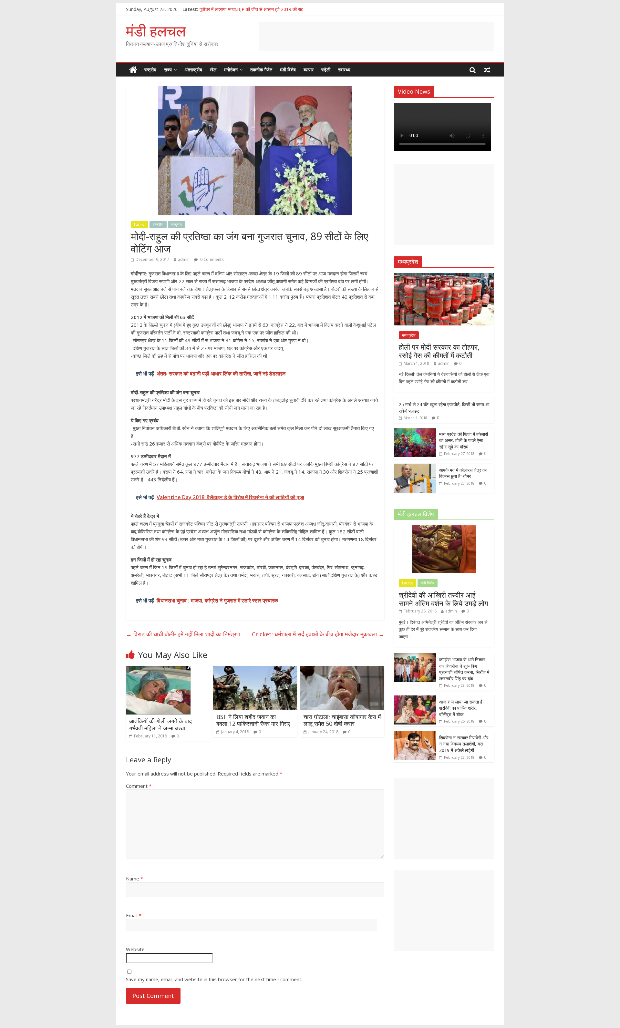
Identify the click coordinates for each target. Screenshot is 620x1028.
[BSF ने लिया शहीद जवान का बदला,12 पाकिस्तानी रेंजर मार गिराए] (255, 669)
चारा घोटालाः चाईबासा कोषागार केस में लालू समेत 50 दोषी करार (342, 720)
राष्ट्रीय (150, 70)
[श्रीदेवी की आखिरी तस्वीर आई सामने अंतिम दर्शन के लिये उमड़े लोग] (444, 528)
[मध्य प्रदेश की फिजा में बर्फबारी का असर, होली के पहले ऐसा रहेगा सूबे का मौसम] (415, 431)
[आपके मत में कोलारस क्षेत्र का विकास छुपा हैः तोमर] (415, 467)
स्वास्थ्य (344, 70)
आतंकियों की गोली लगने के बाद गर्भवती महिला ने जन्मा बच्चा (160, 724)
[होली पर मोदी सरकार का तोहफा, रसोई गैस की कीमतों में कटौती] (444, 276)
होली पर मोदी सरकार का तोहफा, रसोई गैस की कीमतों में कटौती (439, 351)
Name (134, 878)
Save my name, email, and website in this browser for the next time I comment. (214, 979)
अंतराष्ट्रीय (193, 70)
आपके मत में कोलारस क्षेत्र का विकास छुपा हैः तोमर (463, 473)
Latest (139, 224)
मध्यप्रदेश (409, 335)
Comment (138, 786)
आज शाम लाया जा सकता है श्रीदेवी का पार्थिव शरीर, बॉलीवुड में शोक (460, 708)
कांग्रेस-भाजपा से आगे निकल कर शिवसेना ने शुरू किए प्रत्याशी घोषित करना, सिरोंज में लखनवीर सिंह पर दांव (464, 669)
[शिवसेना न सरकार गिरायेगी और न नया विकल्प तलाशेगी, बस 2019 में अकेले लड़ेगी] (415, 735)
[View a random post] (487, 70)
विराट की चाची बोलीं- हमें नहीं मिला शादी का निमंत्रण (183, 634)
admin (184, 259)
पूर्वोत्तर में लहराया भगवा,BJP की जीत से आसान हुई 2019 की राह (251, 9)
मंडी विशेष (288, 70)
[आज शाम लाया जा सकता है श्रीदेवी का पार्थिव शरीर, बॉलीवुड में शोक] (415, 699)
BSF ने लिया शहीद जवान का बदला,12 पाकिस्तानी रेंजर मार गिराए (253, 720)
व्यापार (309, 70)
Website (135, 949)
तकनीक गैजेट (261, 70)
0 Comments (211, 259)
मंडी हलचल (156, 31)
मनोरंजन (231, 70)
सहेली (325, 70)
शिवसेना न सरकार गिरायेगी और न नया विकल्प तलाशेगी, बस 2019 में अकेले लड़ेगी (463, 744)
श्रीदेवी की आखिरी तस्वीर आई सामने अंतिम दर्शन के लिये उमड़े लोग (443, 599)
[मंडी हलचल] (133, 70)
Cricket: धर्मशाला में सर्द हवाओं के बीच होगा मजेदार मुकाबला (318, 634)
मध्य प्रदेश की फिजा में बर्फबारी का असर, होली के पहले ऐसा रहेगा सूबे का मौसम (463, 440)
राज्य (168, 70)
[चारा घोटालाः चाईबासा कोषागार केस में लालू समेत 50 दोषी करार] (342, 669)
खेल (213, 70)
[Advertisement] (376, 36)
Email (133, 915)
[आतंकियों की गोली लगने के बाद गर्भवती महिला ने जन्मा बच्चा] (158, 669)
